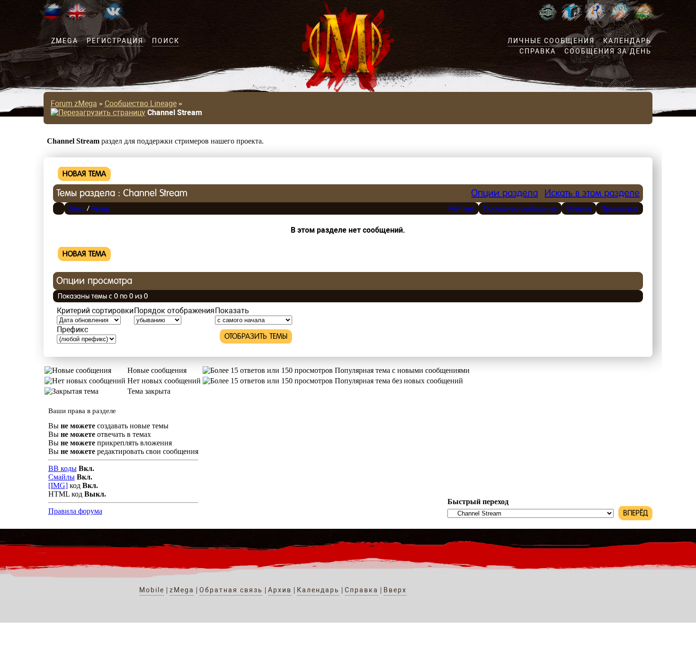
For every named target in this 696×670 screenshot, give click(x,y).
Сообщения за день (607, 51)
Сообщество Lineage (141, 103)
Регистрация (115, 41)
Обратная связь (231, 590)
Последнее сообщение (520, 208)
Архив (280, 590)
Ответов (578, 208)
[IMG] (58, 485)
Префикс (72, 329)
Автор (100, 208)
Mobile (151, 590)
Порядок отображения (174, 310)
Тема (77, 208)
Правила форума (75, 511)
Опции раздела (504, 193)
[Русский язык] (52, 18)
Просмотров (619, 208)
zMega (64, 41)
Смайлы (61, 477)
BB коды (62, 468)
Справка (537, 51)
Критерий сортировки (95, 310)
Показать (232, 310)
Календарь (627, 41)
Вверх (395, 590)
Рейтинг (461, 208)
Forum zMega (74, 103)
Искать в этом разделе (592, 193)
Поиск (165, 41)
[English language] (76, 18)
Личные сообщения (551, 41)
